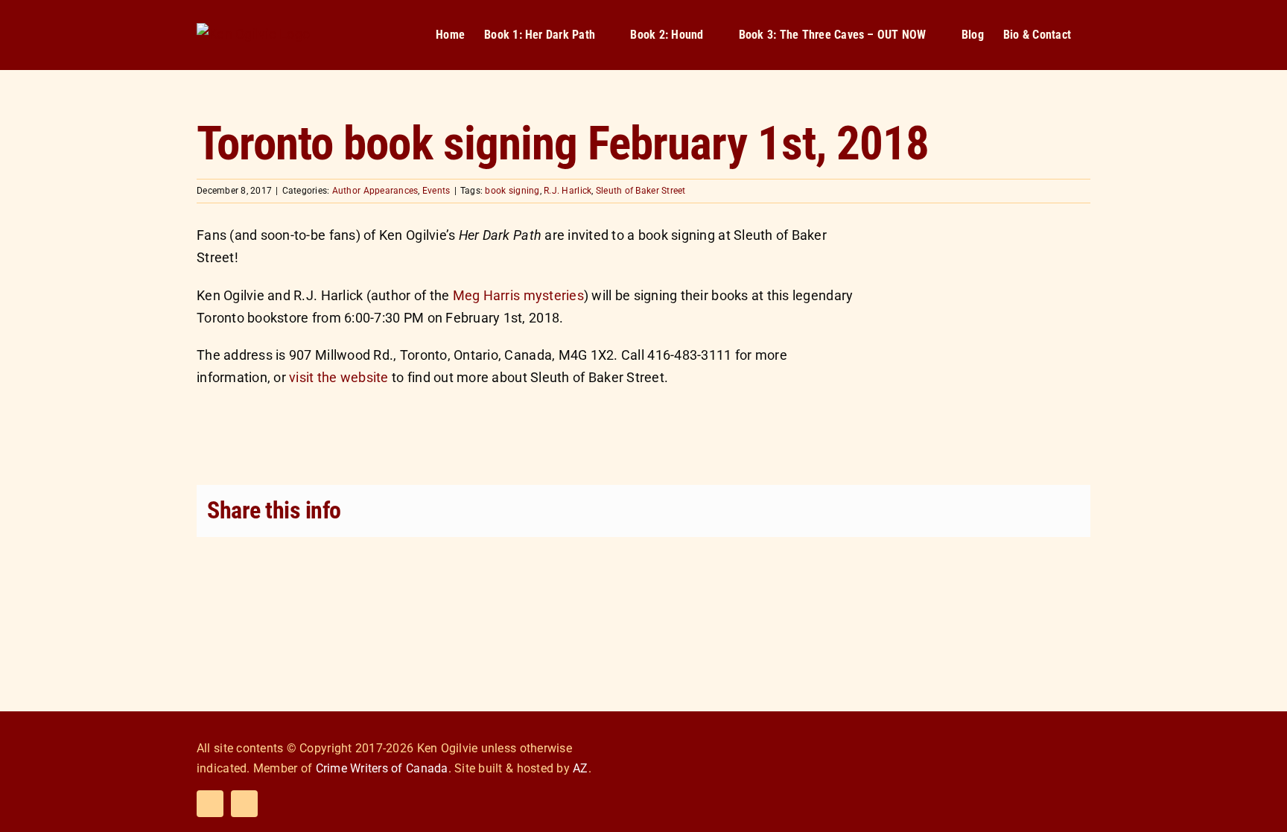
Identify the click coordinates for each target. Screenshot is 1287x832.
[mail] (244, 803)
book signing (512, 190)
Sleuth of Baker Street (641, 190)
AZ (580, 768)
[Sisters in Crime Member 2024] (1045, 732)
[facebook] (210, 803)
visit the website (339, 377)
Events (436, 190)
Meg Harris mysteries (518, 295)
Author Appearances (375, 190)
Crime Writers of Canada (382, 768)
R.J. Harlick (567, 190)
